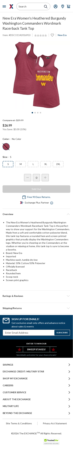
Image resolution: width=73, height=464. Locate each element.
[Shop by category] (5, 6)
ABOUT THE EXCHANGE (17, 399)
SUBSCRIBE (62, 332)
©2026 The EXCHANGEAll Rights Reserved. (36, 433)
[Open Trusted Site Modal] (51, 441)
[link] (40, 35)
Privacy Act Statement (55, 423)
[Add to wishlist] (52, 35)
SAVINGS (8, 364)
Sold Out (36, 189)
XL (45, 164)
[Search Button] (45, 6)
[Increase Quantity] (45, 177)
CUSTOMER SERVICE (14, 392)
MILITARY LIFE (11, 406)
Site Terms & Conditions (19, 423)
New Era (62, 35)
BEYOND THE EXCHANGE (17, 413)
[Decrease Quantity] (27, 177)
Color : (6, 138)
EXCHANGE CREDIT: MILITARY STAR (23, 371)
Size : (5, 156)
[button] (36, 296)
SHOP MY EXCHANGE (15, 378)
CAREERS (8, 385)
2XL (58, 164)
